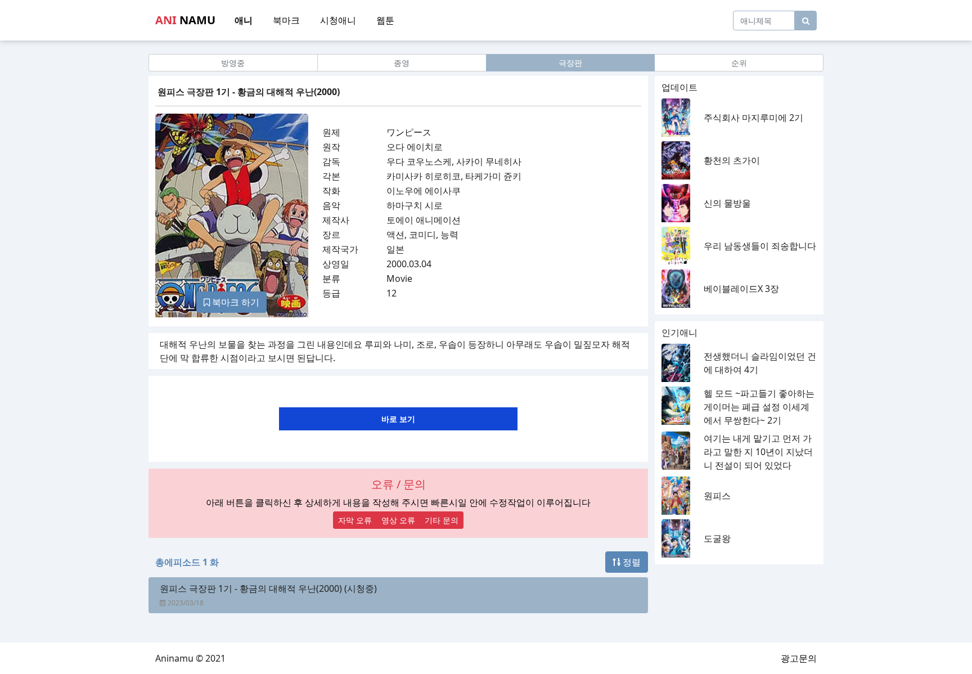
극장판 (570, 62)
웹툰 (385, 20)
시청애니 (338, 20)
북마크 (286, 20)
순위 (739, 62)
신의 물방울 (727, 203)
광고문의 (799, 658)
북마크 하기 (234, 302)
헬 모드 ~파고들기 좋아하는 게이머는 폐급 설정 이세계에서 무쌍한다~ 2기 (759, 406)
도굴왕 (717, 538)
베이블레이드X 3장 (741, 288)
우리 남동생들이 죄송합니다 (760, 246)
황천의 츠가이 (732, 160)
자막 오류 (355, 520)
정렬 (630, 562)
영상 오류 (398, 520)
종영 (402, 62)
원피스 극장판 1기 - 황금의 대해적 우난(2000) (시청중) (268, 588)
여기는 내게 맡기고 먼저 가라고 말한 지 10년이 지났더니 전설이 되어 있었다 (758, 451)
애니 (244, 20)
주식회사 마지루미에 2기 (753, 117)
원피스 (717, 495)
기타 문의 (441, 520)
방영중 (233, 62)
